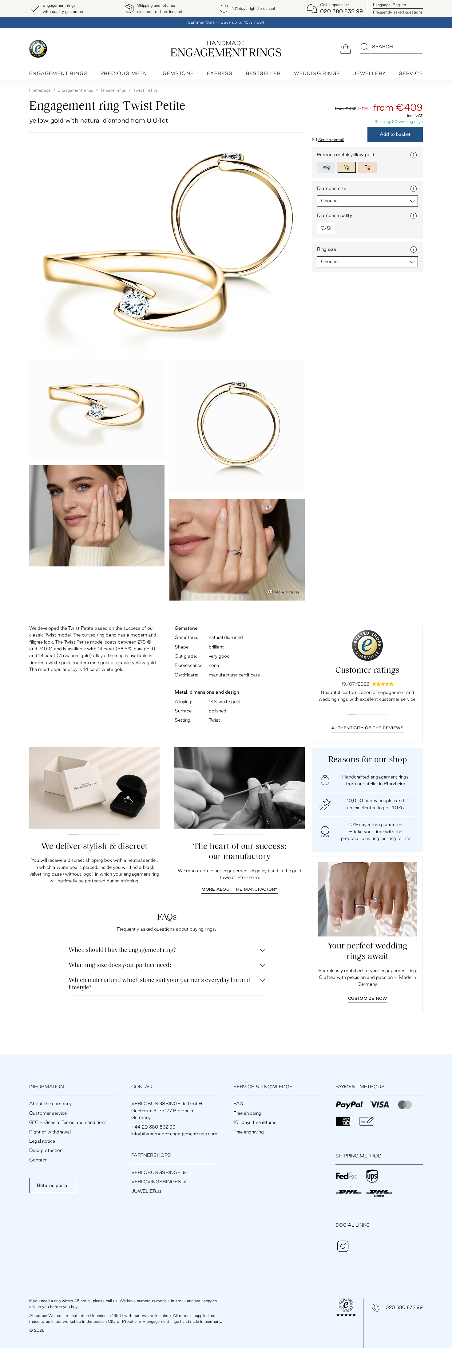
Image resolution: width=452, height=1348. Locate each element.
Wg (326, 167)
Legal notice (42, 1141)
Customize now (367, 998)
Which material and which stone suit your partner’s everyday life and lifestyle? (159, 984)
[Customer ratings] (367, 645)
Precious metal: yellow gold (345, 154)
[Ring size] (413, 249)
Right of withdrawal (50, 1131)
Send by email (331, 139)
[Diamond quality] (413, 215)
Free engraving (248, 1131)
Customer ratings (367, 670)
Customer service (48, 1113)
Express (220, 73)
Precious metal (125, 73)
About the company (50, 1103)
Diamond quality (334, 215)
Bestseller (263, 73)
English (389, 4)
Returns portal (53, 1185)
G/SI (326, 228)
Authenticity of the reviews (367, 728)
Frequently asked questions (398, 12)
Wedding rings (317, 73)
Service (411, 73)
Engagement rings (58, 73)
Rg (367, 167)
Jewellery (369, 73)
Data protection (45, 1150)
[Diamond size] (413, 188)
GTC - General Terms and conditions (68, 1122)
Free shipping (247, 1113)
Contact (38, 1159)
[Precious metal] (413, 155)
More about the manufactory (239, 889)
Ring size (326, 249)
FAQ (238, 1103)
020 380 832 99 (404, 1307)
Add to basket (395, 134)
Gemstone (178, 73)
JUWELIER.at (146, 1191)
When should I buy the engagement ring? (122, 950)
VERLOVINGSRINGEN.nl (158, 1181)
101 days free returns (254, 1122)
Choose (329, 200)
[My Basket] (345, 48)
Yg (346, 167)
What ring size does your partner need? (120, 965)
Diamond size (331, 188)
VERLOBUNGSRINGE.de (159, 1172)
